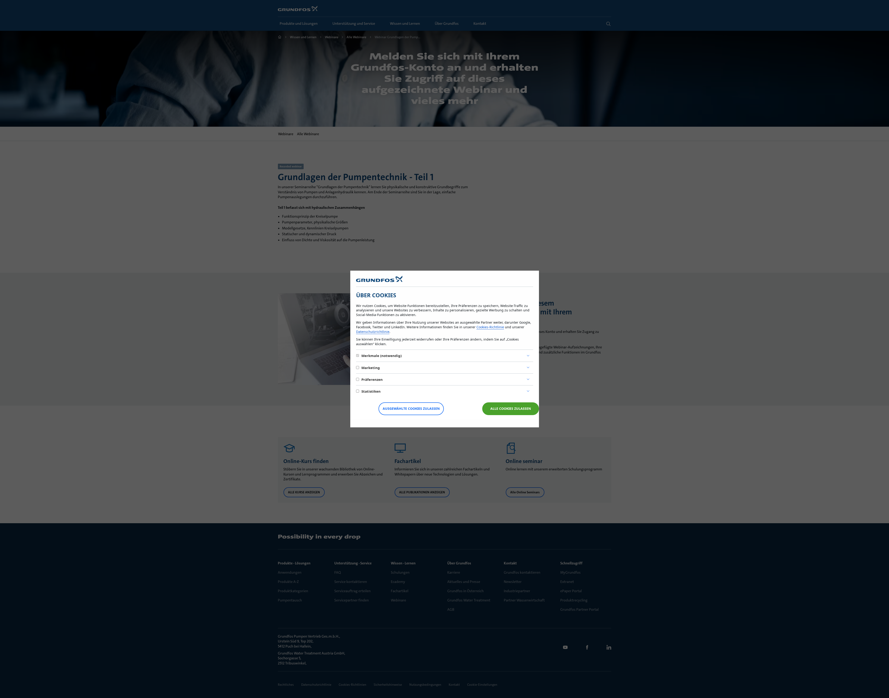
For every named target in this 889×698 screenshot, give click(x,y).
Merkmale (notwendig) (381, 355)
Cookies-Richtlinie (490, 327)
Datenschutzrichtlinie (372, 331)
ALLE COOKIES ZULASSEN (510, 408)
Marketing (370, 367)
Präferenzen (372, 379)
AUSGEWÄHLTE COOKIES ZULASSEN (411, 408)
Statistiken (371, 391)
